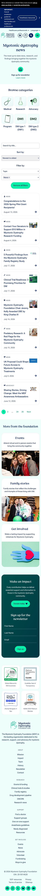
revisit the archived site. (22, 5)
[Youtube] (33, 888)
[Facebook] (7, 888)
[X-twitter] (18, 888)
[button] (1, 17)
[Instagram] (12, 888)
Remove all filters (20, 185)
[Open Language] (39, 30)
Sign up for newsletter (20, 75)
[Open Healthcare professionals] (28, 30)
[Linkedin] (28, 888)
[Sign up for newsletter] (20, 69)
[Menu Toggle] (37, 35)
